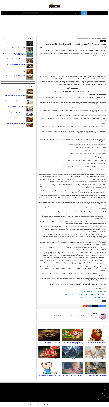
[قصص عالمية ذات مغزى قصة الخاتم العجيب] (49, 335)
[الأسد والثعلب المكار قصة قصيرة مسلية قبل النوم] (95, 335)
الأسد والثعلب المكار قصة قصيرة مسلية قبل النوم (97, 342)
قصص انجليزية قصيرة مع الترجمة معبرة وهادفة (95, 291)
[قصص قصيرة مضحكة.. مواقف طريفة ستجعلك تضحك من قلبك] (29, 71)
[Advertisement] (98, 25)
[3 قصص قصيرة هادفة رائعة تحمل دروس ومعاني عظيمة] (29, 77)
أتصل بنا (106, 391)
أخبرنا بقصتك (105, 397)
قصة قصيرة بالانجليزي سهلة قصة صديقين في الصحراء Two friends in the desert (85, 294)
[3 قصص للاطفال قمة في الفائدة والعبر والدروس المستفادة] (95, 352)
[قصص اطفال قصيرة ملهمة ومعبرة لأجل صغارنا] (95, 368)
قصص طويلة (57, 12)
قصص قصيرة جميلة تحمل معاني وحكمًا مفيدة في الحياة (15, 100)
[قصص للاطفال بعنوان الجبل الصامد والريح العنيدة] (72, 352)
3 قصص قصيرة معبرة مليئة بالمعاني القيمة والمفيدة (16, 117)
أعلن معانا (106, 389)
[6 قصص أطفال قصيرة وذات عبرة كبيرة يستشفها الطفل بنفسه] (72, 368)
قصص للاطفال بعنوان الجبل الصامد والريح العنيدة (74, 358)
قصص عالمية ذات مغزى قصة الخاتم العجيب (52, 342)
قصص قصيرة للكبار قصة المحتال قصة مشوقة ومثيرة (16, 64)
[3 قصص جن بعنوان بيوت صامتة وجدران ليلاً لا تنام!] (29, 43)
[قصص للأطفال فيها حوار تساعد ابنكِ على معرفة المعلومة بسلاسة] (49, 368)
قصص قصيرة (77, 12)
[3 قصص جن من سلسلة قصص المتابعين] (29, 49)
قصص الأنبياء (64, 12)
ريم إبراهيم (103, 47)
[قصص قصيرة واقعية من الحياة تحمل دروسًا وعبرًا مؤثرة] (29, 60)
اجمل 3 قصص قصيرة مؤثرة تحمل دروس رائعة (17, 106)
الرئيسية (103, 38)
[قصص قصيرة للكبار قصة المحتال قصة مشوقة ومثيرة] (29, 66)
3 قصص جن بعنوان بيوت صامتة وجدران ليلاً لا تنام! (16, 41)
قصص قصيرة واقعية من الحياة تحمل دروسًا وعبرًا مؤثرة (15, 58)
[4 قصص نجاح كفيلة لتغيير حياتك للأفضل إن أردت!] (29, 113)
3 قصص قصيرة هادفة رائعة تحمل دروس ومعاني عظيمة (15, 75)
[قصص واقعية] (54, 6)
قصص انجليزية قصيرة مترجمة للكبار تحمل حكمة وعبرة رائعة (88, 297)
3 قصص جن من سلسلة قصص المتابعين (18, 47)
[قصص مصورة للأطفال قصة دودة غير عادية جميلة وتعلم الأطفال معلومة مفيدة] (72, 335)
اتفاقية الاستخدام (105, 393)
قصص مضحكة (50, 12)
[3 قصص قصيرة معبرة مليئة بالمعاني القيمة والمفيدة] (29, 119)
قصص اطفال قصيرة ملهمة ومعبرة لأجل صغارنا (97, 375)
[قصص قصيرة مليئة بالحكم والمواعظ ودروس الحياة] (29, 125)
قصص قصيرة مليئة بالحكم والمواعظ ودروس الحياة (16, 123)
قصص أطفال (84, 12)
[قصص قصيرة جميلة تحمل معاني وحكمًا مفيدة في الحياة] (29, 102)
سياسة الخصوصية (104, 395)
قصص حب (71, 12)
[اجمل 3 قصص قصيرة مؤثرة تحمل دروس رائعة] (29, 108)
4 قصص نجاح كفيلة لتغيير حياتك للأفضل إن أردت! (16, 112)
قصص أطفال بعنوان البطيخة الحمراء (53, 358)
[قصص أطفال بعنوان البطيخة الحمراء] (49, 352)
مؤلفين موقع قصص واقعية (103, 399)
